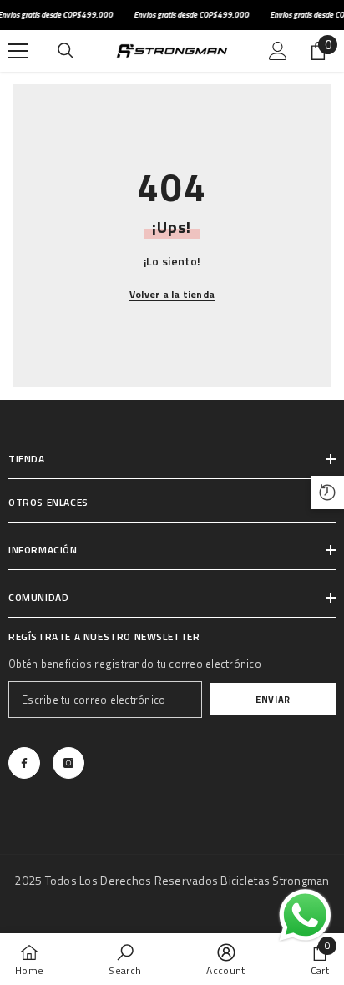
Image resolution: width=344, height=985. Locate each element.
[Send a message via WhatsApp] (305, 915)
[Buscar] (66, 51)
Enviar (272, 699)
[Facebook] (24, 763)
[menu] (18, 51)
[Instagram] (68, 763)
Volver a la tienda (172, 294)
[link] (125, 959)
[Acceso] (278, 51)
